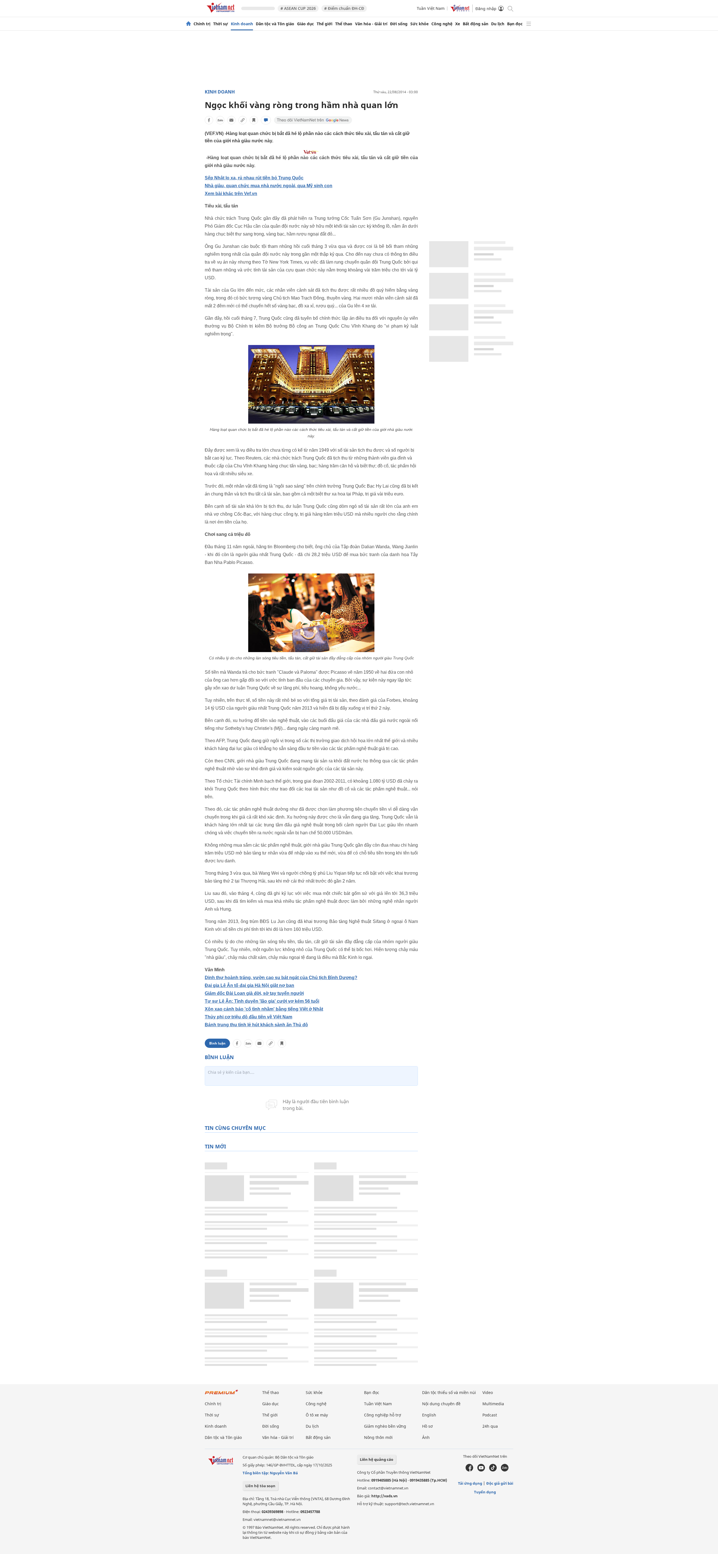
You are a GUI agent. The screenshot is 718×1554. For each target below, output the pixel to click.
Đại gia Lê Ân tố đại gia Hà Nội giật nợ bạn (249, 985)
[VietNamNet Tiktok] (493, 1470)
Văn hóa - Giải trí (371, 24)
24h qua (490, 1426)
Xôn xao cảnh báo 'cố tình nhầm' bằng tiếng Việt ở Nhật (264, 1009)
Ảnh (426, 1437)
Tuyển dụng (485, 1491)
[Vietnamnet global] (460, 10)
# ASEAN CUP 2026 (298, 8)
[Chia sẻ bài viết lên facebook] (209, 120)
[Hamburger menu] (528, 23)
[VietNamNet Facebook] (469, 1470)
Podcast (489, 1415)
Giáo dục (305, 24)
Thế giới (324, 24)
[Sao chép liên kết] (242, 120)
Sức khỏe (419, 24)
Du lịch (497, 24)
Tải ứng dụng (470, 1483)
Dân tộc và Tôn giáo (275, 24)
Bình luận (217, 1043)
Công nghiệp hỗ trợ (382, 1415)
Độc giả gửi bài (499, 1483)
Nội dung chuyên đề (441, 1403)
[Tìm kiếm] (510, 8)
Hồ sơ (427, 1426)
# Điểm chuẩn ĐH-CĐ (344, 8)
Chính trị (202, 24)
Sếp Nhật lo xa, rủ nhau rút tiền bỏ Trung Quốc (254, 177)
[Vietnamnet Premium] (221, 1394)
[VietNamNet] (188, 23)
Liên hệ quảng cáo (376, 1459)
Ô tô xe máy (317, 1415)
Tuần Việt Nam (431, 8)
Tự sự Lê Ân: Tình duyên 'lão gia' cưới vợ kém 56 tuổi (262, 1001)
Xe (457, 24)
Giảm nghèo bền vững (385, 1426)
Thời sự (220, 24)
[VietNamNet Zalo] (504, 1470)
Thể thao (343, 24)
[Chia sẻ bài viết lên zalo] (220, 120)
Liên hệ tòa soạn (260, 1485)
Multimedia (493, 1403)
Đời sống (399, 24)
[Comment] (266, 120)
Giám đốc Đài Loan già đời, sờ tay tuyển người (254, 993)
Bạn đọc (515, 24)
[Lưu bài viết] (254, 120)
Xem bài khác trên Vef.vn (231, 193)
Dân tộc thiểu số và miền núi (449, 1392)
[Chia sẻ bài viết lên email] (231, 120)
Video (487, 1392)
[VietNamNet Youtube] (481, 1470)
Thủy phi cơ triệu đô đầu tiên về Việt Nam (248, 1016)
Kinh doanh (242, 24)
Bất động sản (475, 24)
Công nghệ (441, 24)
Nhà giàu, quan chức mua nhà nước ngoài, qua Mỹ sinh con (268, 185)
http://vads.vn (384, 1495)
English (429, 1415)
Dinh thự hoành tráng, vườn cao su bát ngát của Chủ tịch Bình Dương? (281, 977)
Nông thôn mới (378, 1437)
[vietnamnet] (221, 13)
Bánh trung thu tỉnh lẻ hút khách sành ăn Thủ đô (256, 1024)
